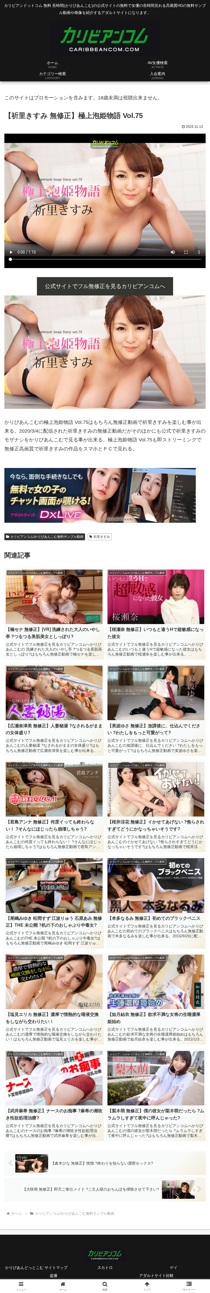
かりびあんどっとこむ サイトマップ (36, 1267)
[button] (194, 922)
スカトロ (105, 1267)
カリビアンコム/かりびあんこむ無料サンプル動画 (46, 537)
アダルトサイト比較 (156, 1275)
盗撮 (53, 1275)
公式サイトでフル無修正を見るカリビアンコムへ (105, 286)
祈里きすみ (102, 537)
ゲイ (173, 1267)
